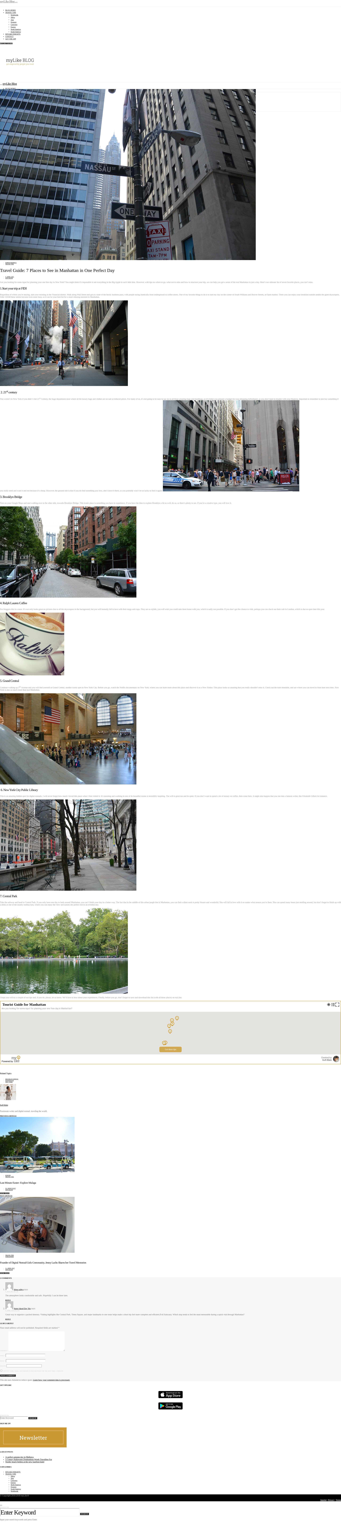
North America (16, 29)
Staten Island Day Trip (22, 1309)
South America (16, 32)
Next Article (6, 1196)
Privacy (331, 1500)
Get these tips (170, 1049)
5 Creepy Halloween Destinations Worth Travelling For (28, 1459)
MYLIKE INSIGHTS (12, 1472)
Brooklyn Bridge (11, 1079)
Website (3, 1366)
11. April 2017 (10, 1268)
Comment (4, 1350)
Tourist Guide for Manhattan (24, 1004)
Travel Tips (10, 13)
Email (2, 1361)
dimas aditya (18, 1289)
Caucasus (14, 25)
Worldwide (14, 15)
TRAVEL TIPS (9, 264)
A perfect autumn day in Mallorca (19, 1457)
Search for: (4, 1415)
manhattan (9, 1080)
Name (2, 1355)
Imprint (323, 1500)
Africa (13, 17)
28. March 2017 (10, 1188)
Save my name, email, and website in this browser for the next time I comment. (33, 1371)
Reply (8, 1300)
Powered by (7, 1061)
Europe (13, 27)
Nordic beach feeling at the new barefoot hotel (24, 1462)
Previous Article (8, 1116)
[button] (172, 1024)
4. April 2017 (9, 277)
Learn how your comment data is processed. (51, 1380)
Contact (9, 37)
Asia (12, 20)
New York (9, 1082)
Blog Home (10, 10)
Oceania (13, 22)
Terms (338, 1500)
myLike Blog (10, 83)
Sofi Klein (9, 278)
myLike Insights (12, 34)
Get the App (10, 39)
